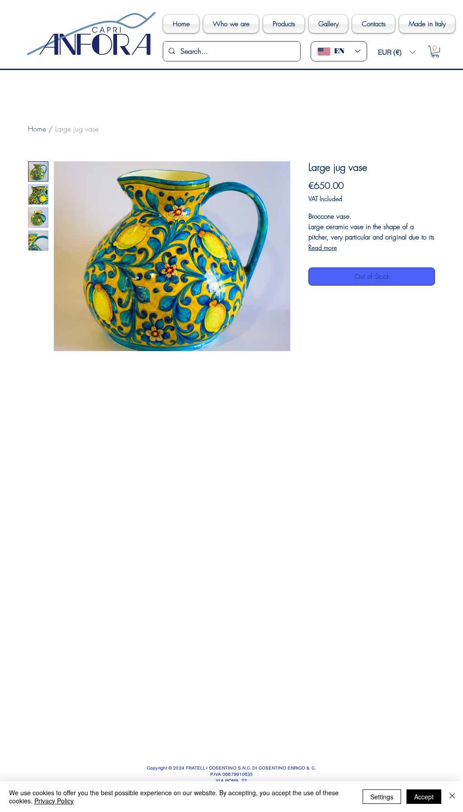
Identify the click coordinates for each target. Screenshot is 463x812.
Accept (424, 796)
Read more (322, 247)
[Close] (452, 797)
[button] (396, 52)
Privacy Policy (54, 800)
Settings (381, 796)
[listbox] (396, 52)
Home (37, 129)
